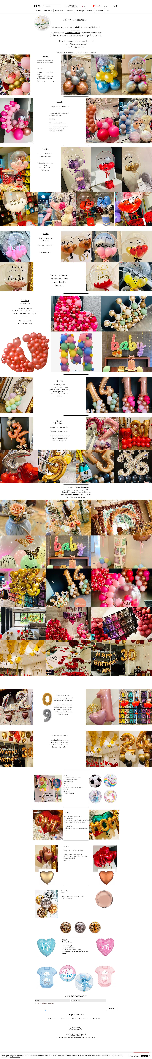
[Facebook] (35, 6)
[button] (107, 6)
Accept (144, 1056)
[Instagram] (39, 6)
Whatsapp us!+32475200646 (75, 1015)
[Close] (150, 1056)
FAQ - (64, 1018)
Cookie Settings (134, 1056)
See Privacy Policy (15, 1057)
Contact (95, 1018)
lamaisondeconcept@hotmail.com (74, 1037)
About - (54, 1018)
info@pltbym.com (78, 47)
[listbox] (107, 6)
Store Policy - (79, 1018)
